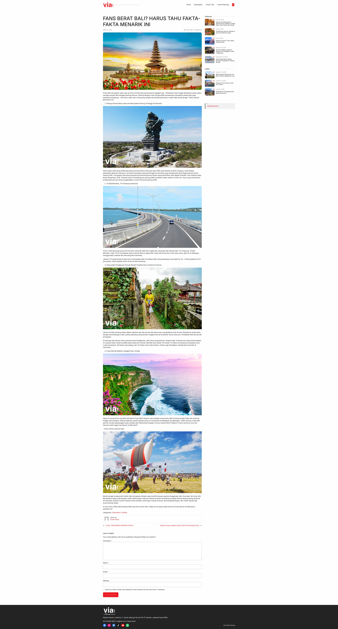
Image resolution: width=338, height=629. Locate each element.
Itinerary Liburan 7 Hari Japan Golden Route (225, 41)
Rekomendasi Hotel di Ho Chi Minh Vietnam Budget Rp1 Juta (225, 75)
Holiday (124, 512)
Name (106, 563)
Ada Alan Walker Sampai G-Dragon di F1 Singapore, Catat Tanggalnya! (225, 51)
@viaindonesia (212, 106)
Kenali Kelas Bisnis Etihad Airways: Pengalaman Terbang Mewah (225, 60)
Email (105, 572)
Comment (107, 541)
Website (106, 581)
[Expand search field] (233, 4)
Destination (116, 512)
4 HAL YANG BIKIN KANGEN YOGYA (119, 525)
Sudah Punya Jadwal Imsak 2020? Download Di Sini (179, 525)
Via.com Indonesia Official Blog (127, 5)
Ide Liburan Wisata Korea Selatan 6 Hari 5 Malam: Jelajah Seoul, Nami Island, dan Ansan (225, 23)
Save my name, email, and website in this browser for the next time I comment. (135, 589)
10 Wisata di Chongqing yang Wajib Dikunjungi (225, 92)
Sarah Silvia (114, 519)
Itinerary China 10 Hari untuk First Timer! (224, 83)
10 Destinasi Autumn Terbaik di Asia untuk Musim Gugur (225, 32)
